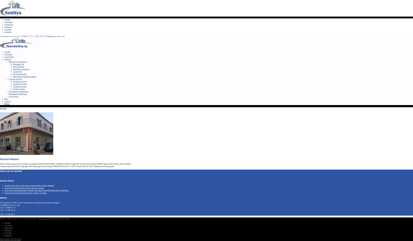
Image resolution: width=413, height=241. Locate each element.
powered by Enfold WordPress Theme (54, 218)
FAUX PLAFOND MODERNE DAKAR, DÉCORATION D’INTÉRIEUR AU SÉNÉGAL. (36, 190)
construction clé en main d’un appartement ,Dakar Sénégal (29, 185)
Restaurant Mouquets (9, 159)
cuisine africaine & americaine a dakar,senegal (24, 188)
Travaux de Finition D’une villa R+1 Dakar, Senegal (25, 193)
